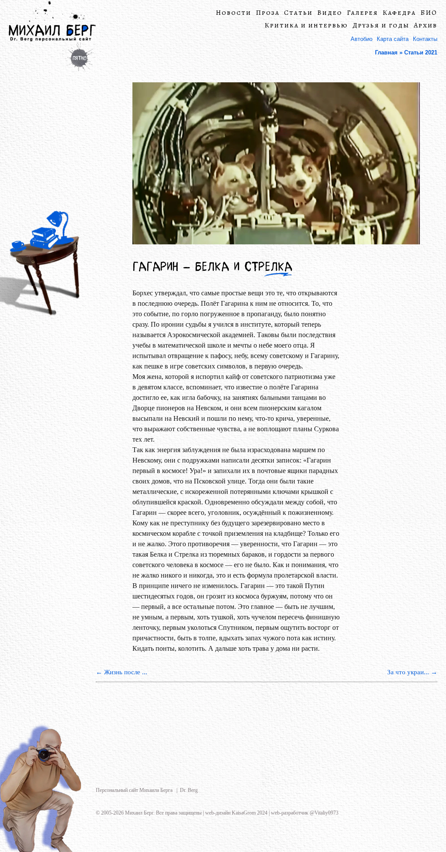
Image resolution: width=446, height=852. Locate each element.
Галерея (362, 13)
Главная (386, 52)
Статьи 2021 (420, 52)
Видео (329, 13)
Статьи (298, 13)
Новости (233, 13)
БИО (428, 13)
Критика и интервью (306, 25)
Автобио (361, 39)
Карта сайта (393, 39)
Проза (268, 13)
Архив (425, 25)
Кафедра (399, 13)
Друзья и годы (380, 25)
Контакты (425, 39)
